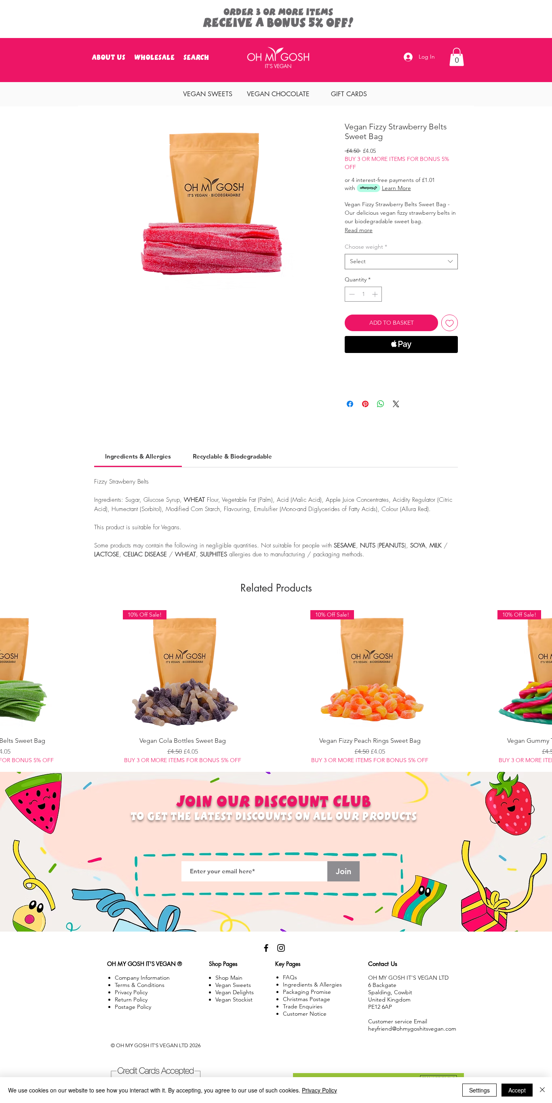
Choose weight (366, 246)
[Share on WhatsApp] (381, 404)
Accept (517, 1090)
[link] (138, 456)
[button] (210, 13)
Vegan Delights (234, 992)
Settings (479, 1090)
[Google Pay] (401, 366)
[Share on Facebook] (350, 404)
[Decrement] (351, 294)
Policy (131, 999)
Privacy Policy (319, 1090)
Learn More (396, 188)
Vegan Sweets (233, 985)
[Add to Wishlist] (449, 323)
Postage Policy (133, 1006)
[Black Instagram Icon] (281, 948)
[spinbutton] (363, 294)
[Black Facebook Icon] (266, 948)
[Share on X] (396, 404)
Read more (359, 230)
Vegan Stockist (234, 999)
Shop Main (228, 977)
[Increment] (376, 294)
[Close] (542, 1090)
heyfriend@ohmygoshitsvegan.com (412, 1028)
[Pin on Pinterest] (365, 404)
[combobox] (401, 261)
